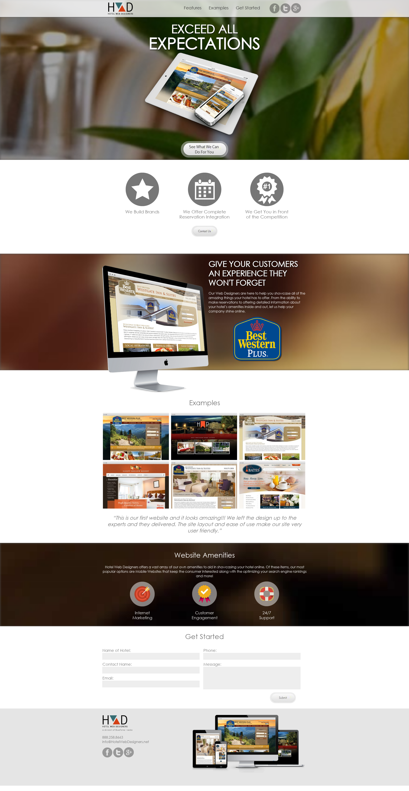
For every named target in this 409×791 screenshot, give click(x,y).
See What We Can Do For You (204, 149)
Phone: (210, 650)
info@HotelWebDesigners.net (125, 741)
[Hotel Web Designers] (117, 721)
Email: (108, 678)
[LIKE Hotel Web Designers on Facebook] (274, 8)
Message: (212, 664)
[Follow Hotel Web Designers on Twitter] (285, 8)
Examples (219, 7)
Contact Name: (117, 664)
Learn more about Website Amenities (204, 231)
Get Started (248, 7)
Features (193, 7)
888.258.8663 (112, 737)
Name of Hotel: (116, 650)
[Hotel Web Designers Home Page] (123, 9)
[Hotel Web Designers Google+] (296, 8)
